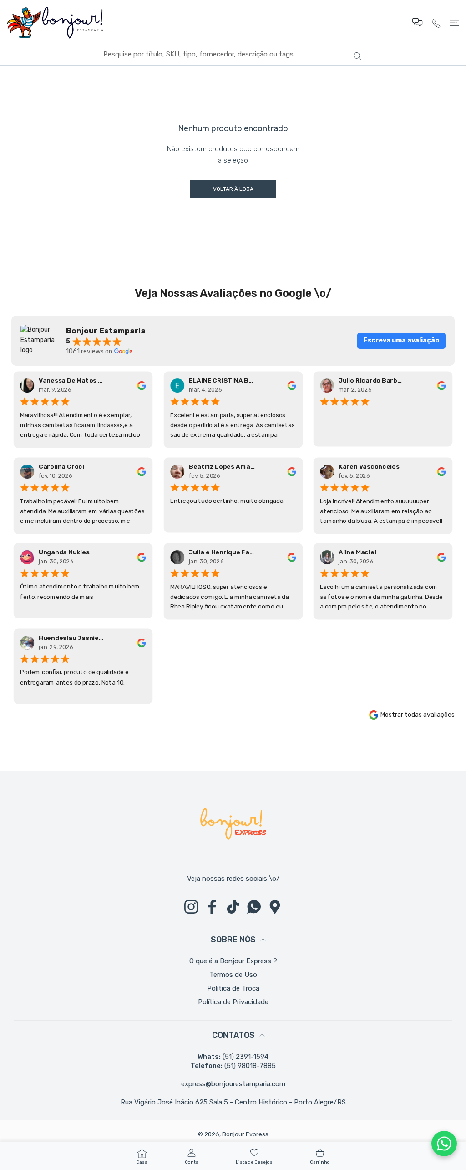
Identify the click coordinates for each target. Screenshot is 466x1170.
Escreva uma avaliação (401, 340)
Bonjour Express (245, 1134)
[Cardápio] (454, 22)
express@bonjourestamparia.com (233, 1084)
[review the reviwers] (141, 385)
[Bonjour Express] (55, 23)
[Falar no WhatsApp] (444, 1143)
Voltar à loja (233, 189)
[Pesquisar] (357, 56)
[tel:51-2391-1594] (436, 22)
